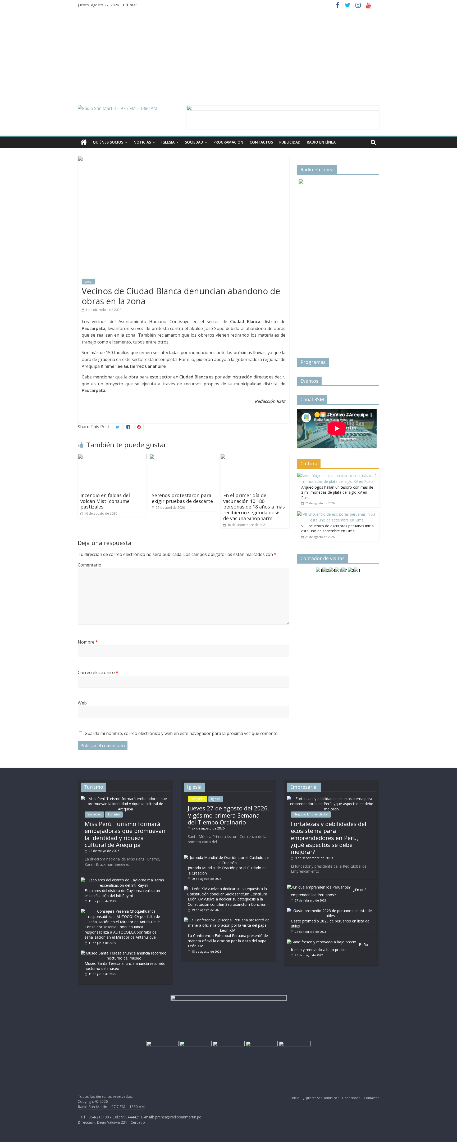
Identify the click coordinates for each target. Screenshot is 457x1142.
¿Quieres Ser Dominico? (321, 1098)
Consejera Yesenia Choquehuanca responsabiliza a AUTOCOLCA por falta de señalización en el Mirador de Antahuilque (121, 932)
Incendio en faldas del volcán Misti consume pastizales (105, 501)
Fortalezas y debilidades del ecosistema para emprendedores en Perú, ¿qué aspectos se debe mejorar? (328, 838)
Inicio (295, 1098)
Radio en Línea (321, 142)
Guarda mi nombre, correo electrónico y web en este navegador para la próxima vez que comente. (181, 733)
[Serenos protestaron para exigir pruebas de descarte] (183, 457)
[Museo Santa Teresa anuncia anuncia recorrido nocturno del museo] (124, 953)
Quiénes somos (108, 142)
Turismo (114, 814)
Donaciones (351, 1098)
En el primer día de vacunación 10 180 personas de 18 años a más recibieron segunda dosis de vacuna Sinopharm (254, 506)
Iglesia (168, 142)
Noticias (142, 142)
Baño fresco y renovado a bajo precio (329, 947)
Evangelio (197, 799)
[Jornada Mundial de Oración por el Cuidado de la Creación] (227, 857)
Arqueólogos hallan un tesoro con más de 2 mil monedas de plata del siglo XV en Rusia (337, 492)
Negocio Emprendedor (311, 814)
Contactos (261, 142)
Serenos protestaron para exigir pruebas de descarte (182, 498)
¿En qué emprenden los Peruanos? (329, 892)
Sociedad (194, 142)
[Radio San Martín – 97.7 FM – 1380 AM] (84, 142)
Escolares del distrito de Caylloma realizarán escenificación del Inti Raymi (122, 893)
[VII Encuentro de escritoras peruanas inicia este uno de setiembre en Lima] (337, 514)
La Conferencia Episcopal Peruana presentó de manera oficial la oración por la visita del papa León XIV (228, 940)
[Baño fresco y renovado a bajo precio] (321, 941)
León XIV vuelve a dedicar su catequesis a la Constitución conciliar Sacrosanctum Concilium (228, 901)
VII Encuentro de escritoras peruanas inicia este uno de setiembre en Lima (337, 528)
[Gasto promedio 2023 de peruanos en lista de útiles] (330, 910)
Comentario (89, 565)
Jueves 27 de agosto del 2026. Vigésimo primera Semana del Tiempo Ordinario (228, 815)
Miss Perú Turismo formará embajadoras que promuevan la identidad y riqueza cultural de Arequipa (125, 834)
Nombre (88, 642)
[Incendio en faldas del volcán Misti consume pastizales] (112, 457)
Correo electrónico (98, 672)
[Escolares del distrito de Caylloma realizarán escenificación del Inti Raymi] (124, 879)
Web (82, 703)
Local (88, 281)
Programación (228, 142)
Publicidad (289, 142)
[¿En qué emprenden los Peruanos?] (318, 887)
